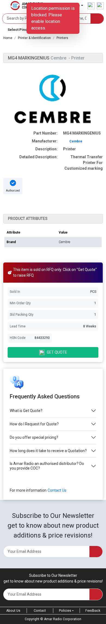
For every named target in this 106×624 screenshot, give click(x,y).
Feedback (92, 611)
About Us (13, 611)
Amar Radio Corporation (62, 619)
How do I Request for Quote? (34, 424)
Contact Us (57, 490)
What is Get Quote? (26, 410)
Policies (65, 611)
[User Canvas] (91, 5)
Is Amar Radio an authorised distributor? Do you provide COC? (47, 465)
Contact (40, 611)
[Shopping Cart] (100, 5)
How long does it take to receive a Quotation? (48, 451)
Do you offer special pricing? (34, 437)
